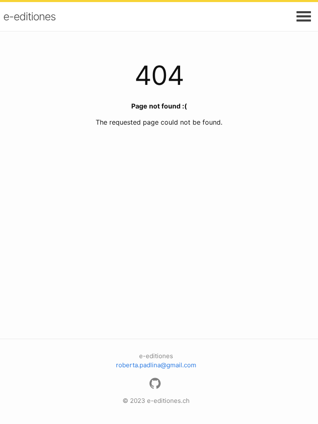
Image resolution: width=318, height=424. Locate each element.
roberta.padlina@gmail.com (156, 365)
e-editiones (29, 16)
